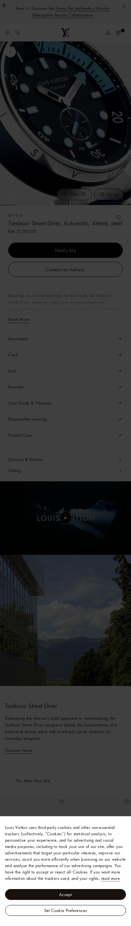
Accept (65, 894)
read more (110, 878)
